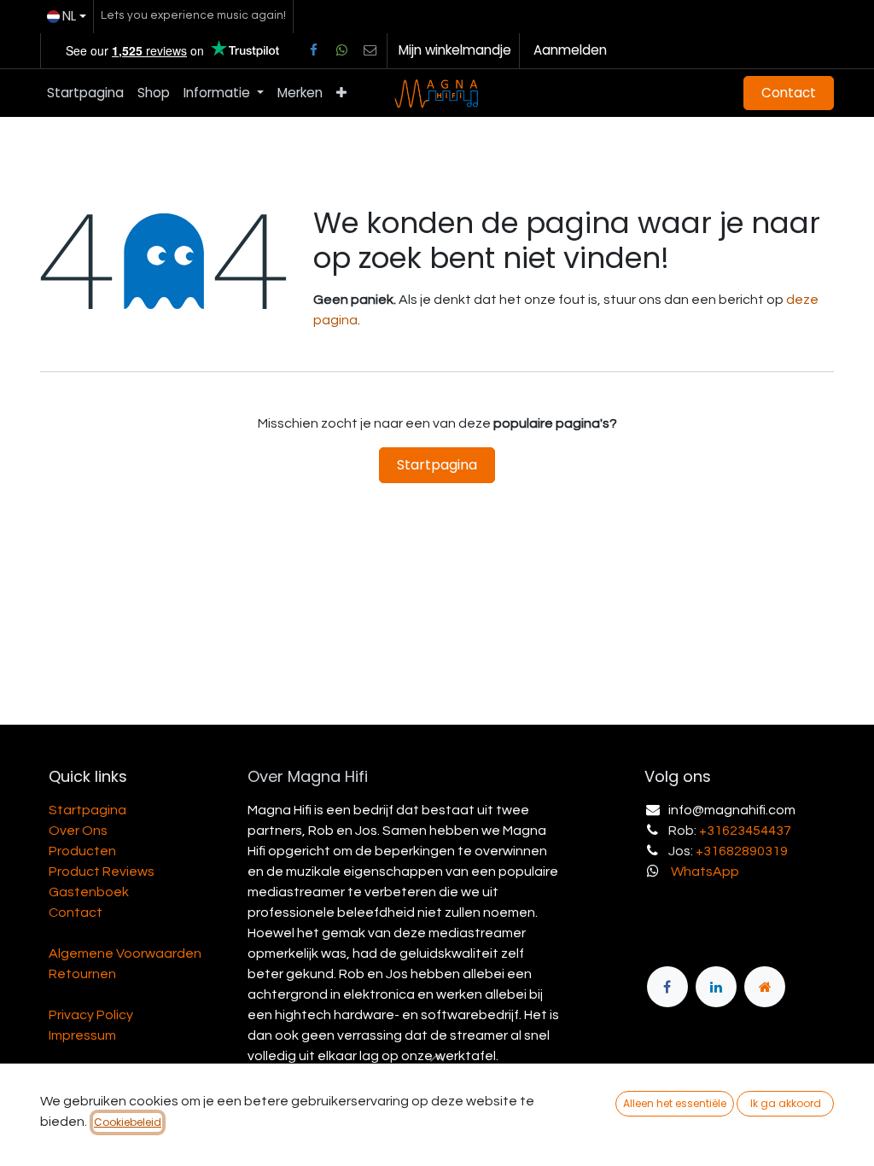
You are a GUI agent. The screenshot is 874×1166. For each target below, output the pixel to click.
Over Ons (78, 830)
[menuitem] (85, 93)
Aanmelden (570, 50)
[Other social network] (370, 50)
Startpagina (437, 465)
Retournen (82, 974)
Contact (788, 93)
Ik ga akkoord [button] (785, 1103)
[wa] (341, 50)
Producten (82, 851)
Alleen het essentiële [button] (674, 1103)
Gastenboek (89, 892)
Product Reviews (101, 871)
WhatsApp (705, 871)
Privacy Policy (91, 1015)
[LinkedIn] (716, 986)
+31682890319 (742, 851)
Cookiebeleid (127, 1122)
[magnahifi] (764, 986)
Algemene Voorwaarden (125, 953)
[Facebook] (313, 50)
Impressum (82, 1035)
